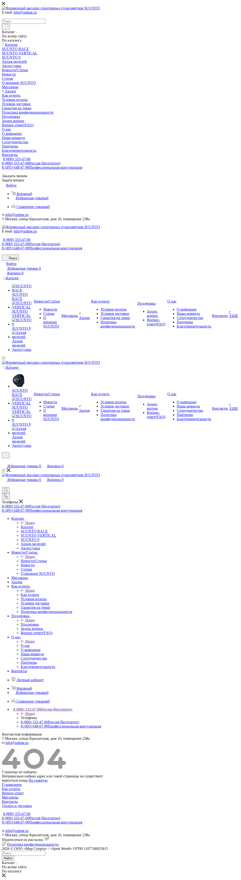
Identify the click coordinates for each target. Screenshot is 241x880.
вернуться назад (15, 780)
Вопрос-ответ (13, 793)
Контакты (10, 802)
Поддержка (30, 624)
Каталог (27, 527)
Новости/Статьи (34, 561)
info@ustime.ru (25, 12)
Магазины (10, 797)
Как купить (30, 595)
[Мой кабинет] (4, 461)
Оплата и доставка (17, 806)
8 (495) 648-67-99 (42, 167)
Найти (8, 858)
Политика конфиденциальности (33, 844)
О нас (25, 646)
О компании (12, 785)
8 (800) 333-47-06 (16, 159)
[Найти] (6, 27)
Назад (30, 523)
